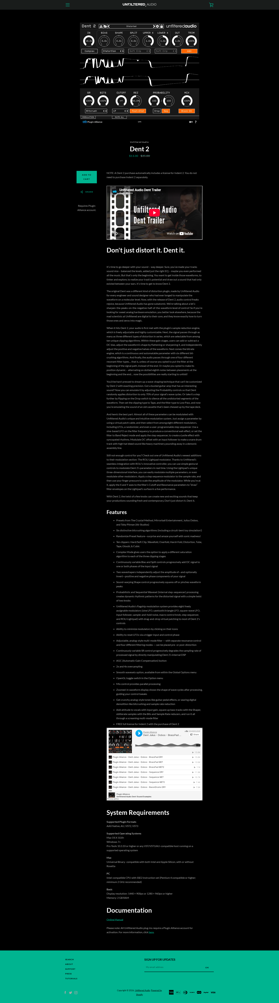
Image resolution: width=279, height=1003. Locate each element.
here (151, 932)
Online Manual (115, 919)
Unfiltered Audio (142, 990)
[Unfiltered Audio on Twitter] (70, 992)
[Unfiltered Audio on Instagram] (76, 992)
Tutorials (71, 978)
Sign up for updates (159, 959)
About (69, 964)
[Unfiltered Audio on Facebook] (65, 992)
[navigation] (68, 5)
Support (70, 969)
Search (69, 959)
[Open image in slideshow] (139, 75)
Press (68, 973)
